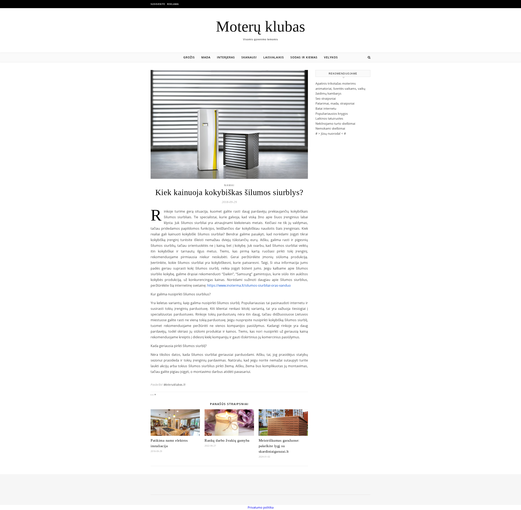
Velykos (331, 57)
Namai (229, 185)
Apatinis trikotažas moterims (335, 83)
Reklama (173, 3)
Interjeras (226, 57)
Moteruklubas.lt (175, 385)
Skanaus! (249, 57)
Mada (205, 57)
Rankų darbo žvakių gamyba (227, 440)
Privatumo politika (261, 507)
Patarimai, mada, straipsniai (335, 103)
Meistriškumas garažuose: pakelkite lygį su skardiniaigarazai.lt (279, 445)
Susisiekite (158, 3)
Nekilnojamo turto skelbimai (335, 123)
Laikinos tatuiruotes (329, 118)
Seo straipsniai (325, 98)
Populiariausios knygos (331, 113)
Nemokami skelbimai (330, 128)
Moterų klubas (260, 26)
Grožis (189, 57)
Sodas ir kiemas (303, 57)
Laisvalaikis (273, 57)
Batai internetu (325, 108)
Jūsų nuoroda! (330, 133)
